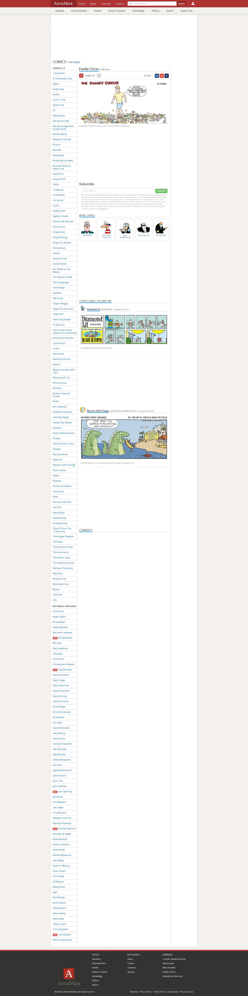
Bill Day (57, 643)
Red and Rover (60, 454)
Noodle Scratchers (62, 411)
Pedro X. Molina (61, 865)
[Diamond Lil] (82, 308)
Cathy (56, 184)
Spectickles (59, 512)
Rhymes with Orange (64, 464)
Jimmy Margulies (62, 759)
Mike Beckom (60, 839)
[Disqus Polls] (124, 568)
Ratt (55, 892)
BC (54, 110)
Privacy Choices (186, 991)
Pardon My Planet (62, 422)
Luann (56, 348)
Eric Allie (57, 722)
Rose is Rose (59, 470)
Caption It (58, 173)
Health (97, 10)
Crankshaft (59, 195)
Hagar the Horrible (63, 308)
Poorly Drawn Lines (63, 443)
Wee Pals (58, 573)
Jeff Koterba (59, 754)
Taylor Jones (59, 924)
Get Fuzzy (58, 298)
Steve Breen (59, 908)
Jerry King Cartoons (63, 337)
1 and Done (59, 73)
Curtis (56, 205)
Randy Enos (59, 886)
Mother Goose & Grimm (61, 395)
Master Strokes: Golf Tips (64, 371)
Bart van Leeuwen (62, 632)
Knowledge (139, 10)
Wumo (56, 589)
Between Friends (62, 139)
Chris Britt (58, 659)
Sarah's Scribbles (62, 486)
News (130, 959)
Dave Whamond (61, 690)
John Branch (59, 775)
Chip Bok (57, 653)
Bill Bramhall (62, 637)
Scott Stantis (59, 902)
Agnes (56, 83)
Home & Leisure (116, 10)
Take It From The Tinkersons (62, 530)
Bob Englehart (60, 648)
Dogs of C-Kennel (62, 242)
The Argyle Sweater (63, 536)
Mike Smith (59, 849)
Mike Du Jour (60, 382)
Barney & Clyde (61, 120)
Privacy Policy (146, 991)
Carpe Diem (59, 179)
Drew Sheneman (62, 712)
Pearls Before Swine (64, 433)
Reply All (57, 459)
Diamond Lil (59, 226)
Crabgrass (58, 189)
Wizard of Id (59, 578)
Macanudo (58, 353)
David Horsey (60, 696)
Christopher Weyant (63, 664)
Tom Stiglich (62, 934)
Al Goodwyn (59, 621)
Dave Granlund (61, 685)
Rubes (56, 475)
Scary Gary (58, 491)
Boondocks (58, 155)
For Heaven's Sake (62, 277)
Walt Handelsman (62, 939)
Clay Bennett (62, 669)
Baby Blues (59, 115)
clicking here (103, 209)
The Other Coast (61, 557)
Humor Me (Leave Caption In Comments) (65, 331)
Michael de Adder (62, 833)
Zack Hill (57, 594)
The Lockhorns (61, 552)
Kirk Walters (59, 802)
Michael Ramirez (64, 828)
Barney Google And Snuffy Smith (63, 128)
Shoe (55, 496)
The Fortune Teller (63, 547)
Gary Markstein (61, 727)
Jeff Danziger (60, 749)
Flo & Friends (60, 263)
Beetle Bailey (60, 134)
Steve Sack (58, 918)
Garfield (57, 292)
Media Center (169, 972)
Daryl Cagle (59, 680)
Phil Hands (58, 876)
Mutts (56, 401)
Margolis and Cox (62, 818)
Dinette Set (59, 232)
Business (59, 10)
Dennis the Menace (63, 221)
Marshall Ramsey (62, 823)
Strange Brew (60, 523)
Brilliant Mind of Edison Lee (62, 167)
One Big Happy (61, 417)
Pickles (56, 438)
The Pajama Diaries (63, 562)
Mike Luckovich (61, 844)
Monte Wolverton (62, 855)
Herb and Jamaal (62, 319)
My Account (168, 963)
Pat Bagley (58, 860)
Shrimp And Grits (62, 502)
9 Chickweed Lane (62, 78)
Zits (55, 600)
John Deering (62, 791)
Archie (56, 94)
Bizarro (57, 144)
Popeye (57, 449)
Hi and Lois (59, 324)
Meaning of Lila (61, 377)
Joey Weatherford (62, 770)
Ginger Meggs (60, 303)
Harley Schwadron (62, 743)
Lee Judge (58, 807)
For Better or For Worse (61, 271)
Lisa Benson (59, 812)
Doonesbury (59, 248)
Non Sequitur (60, 406)
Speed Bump (59, 517)
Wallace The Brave (63, 568)
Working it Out (61, 584)
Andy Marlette (60, 627)
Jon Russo (58, 796)
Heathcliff (58, 314)
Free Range (59, 287)
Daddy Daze (59, 210)
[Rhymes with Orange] (82, 409)
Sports (170, 10)
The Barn (58, 541)
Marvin (56, 364)
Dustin (56, 253)
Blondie (57, 150)
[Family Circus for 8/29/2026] (81, 75)
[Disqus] (124, 644)
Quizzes (131, 972)
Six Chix (57, 507)
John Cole (58, 780)
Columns (131, 967)
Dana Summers (61, 674)
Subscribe (161, 191)
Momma (57, 388)
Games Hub (187, 10)
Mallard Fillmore (62, 359)
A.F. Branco (58, 611)
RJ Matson (58, 881)
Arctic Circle (59, 99)
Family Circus (60, 258)
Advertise (134, 991)
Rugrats (57, 480)
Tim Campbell (60, 929)
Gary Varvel (59, 738)
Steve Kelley (59, 913)
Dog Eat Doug (60, 237)
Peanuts (57, 427)
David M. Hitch (60, 701)
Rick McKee (59, 897)
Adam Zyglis (59, 616)
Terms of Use (159, 991)
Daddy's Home (60, 216)
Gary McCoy (59, 733)
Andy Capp (58, 89)
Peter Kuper (59, 871)
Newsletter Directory (173, 976)
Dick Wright (59, 706)
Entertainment (79, 10)
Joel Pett (57, 765)
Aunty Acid (58, 105)
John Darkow (60, 786)
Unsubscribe (172, 991)
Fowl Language (61, 282)
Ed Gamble (58, 717)
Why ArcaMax (169, 967)
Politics (155, 10)
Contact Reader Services (174, 959)
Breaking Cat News (63, 160)
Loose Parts (59, 343)
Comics (130, 963)
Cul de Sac (58, 200)
